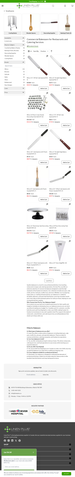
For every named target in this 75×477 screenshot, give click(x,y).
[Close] (33, 452)
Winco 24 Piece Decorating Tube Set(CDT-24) (58, 227)
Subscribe (45, 374)
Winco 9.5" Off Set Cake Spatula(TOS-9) (37, 79)
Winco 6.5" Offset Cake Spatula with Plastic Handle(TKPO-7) (37, 264)
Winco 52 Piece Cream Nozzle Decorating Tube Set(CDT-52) (35, 115)
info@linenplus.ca (16, 393)
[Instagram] (9, 440)
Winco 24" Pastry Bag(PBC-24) (58, 263)
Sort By (36, 51)
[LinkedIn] (12, 440)
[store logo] (28, 6)
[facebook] (5, 440)
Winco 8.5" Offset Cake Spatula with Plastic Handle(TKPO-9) (59, 190)
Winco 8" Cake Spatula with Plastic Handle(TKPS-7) (37, 190)
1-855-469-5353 (16, 390)
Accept (66, 473)
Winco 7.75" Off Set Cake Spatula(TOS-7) (56, 115)
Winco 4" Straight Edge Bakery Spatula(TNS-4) (58, 153)
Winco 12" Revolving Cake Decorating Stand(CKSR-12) (37, 227)
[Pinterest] (19, 440)
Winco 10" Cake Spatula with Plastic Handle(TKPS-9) (37, 153)
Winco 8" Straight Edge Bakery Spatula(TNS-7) (58, 79)
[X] (16, 440)
